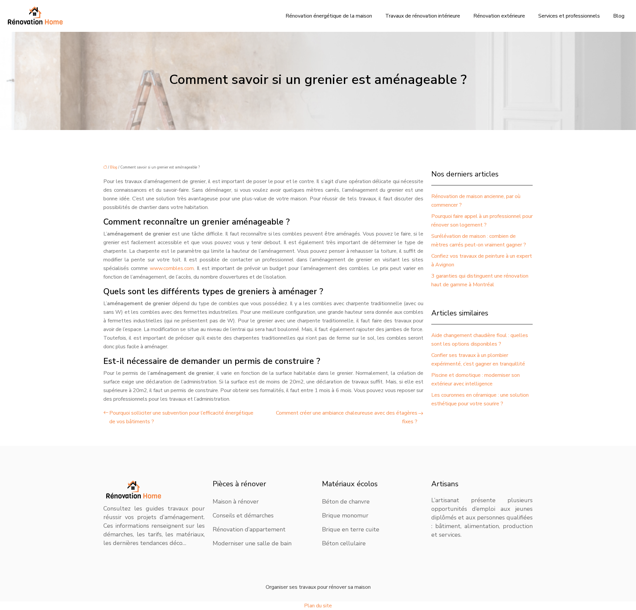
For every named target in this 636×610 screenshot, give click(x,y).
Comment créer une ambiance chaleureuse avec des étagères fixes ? (346, 417)
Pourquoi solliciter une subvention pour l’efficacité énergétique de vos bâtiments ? (181, 417)
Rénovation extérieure (499, 16)
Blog (618, 16)
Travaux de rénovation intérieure (422, 16)
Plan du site (318, 605)
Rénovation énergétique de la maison (329, 16)
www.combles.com (172, 268)
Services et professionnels (569, 16)
